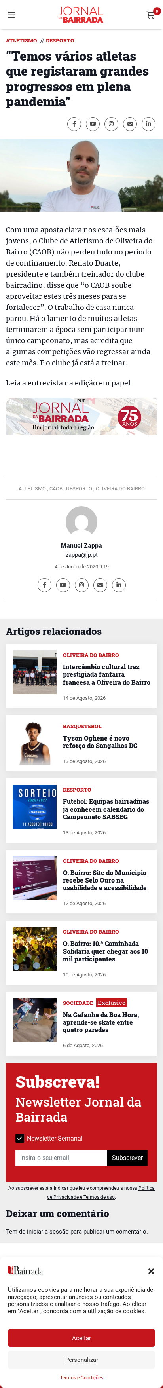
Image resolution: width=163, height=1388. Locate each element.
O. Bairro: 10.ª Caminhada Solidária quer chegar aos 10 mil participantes (105, 951)
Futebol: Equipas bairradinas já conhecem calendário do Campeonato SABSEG (106, 808)
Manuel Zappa (81, 545)
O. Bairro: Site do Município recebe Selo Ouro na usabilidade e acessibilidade (105, 880)
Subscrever (127, 1158)
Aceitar (81, 1338)
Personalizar (81, 1359)
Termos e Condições (81, 1377)
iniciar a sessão (48, 1231)
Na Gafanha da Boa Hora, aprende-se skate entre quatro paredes (101, 1022)
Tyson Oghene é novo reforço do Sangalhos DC (100, 742)
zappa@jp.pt (82, 554)
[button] (151, 1270)
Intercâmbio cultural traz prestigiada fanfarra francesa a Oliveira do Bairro (106, 674)
